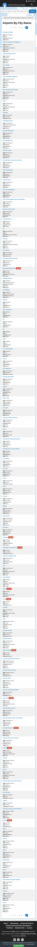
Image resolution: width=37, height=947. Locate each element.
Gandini (5, 299)
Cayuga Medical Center (9, 53)
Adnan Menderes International (11, 879)
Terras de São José (8, 349)
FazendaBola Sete (8, 121)
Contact (29, 928)
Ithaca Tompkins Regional (10, 76)
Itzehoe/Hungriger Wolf (9, 556)
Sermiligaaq (6, 290)
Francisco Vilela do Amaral (10, 417)
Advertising (14, 923)
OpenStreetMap (31, 933)
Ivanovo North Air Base (9, 670)
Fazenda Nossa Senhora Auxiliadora (13, 718)
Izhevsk (5, 838)
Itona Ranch (6, 250)
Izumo (4, 902)
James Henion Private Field (10, 89)
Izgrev (4, 828)
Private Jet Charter (26, 923)
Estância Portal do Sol (9, 209)
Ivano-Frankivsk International (11, 658)
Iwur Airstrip (6, 792)
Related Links (20, 928)
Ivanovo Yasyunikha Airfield (10, 689)
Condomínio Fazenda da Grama (11, 439)
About (6, 923)
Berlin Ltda (6, 398)
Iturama (5, 468)
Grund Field (6, 65)
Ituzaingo (5, 537)
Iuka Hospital (6, 577)
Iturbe (4, 478)
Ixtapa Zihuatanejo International (12, 808)
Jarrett (5, 769)
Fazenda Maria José (8, 130)
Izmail (4, 869)
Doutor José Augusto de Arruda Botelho (14, 199)
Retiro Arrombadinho (9, 189)
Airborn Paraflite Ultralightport (11, 42)
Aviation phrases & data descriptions (18, 926)
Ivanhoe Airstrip (7, 630)
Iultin (4, 599)
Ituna (4, 429)
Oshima (5, 891)
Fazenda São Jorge (8, 170)
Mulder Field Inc (7, 638)
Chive (4, 486)
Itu (3, 319)
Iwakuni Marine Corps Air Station (12, 781)
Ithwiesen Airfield (8, 32)
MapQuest (23, 933)
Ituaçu (4, 358)
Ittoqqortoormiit (7, 278)
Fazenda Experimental (9, 708)
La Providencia (7, 368)
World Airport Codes (16, 5)
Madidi (5, 506)
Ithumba (5, 112)
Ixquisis (5, 800)
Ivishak (5, 748)
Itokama (5, 238)
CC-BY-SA (23, 936)
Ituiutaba (5, 408)
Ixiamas (5, 496)
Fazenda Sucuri (7, 180)
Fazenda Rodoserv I (8, 728)
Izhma (4, 850)
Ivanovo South (7, 678)
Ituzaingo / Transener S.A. (10, 547)
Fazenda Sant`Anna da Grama (11, 448)
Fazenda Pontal (7, 150)
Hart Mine (5, 698)
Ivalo (4, 619)
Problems (9, 928)
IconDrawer (25, 931)
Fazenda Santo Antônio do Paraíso (12, 160)
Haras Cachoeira (7, 309)
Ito (3, 229)
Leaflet (13, 931)
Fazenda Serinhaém (8, 376)
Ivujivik (5, 758)
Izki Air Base (6, 860)
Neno (4, 101)
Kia (4, 329)
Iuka (4, 565)
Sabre (4, 339)
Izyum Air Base (7, 650)
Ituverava (5, 527)
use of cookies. (30, 944)
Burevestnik (6, 516)
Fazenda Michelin (8, 140)
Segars (4, 589)
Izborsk (5, 820)
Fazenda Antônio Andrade (10, 258)
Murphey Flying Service (9, 268)
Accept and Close (18, 945)
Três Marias (6, 458)
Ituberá (5, 386)
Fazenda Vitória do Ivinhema (11, 738)
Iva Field (5, 607)
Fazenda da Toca (7, 219)
